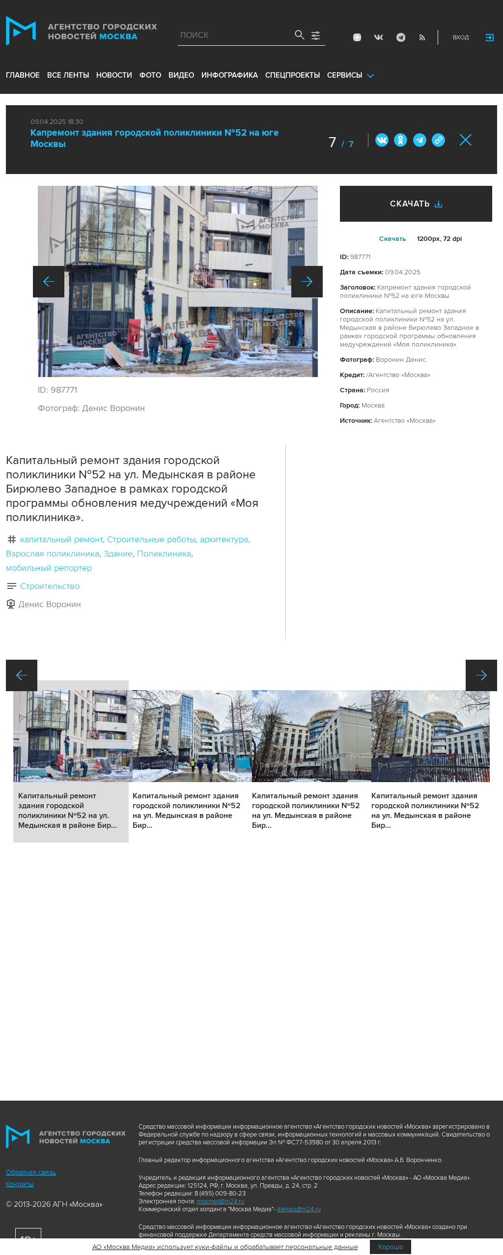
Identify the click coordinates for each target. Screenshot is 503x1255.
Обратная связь (31, 1172)
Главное (23, 75)
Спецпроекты (292, 75)
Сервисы (344, 75)
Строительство (50, 586)
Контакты (20, 1184)
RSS (422, 37)
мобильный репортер (49, 567)
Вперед (307, 281)
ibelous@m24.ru (299, 1209)
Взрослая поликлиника (52, 553)
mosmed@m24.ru (220, 1201)
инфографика (229, 75)
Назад (48, 281)
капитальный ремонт (61, 539)
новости (114, 75)
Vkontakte (378, 37)
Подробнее (71, 761)
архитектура (224, 539)
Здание (118, 553)
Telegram (400, 37)
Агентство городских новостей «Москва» (81, 33)
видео (181, 75)
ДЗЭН (357, 37)
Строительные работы (151, 539)
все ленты (68, 75)
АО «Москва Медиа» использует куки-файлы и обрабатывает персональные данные (225, 1247)
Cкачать (392, 238)
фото (150, 75)
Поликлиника (164, 553)
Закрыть (466, 139)
